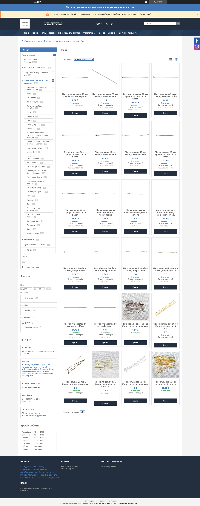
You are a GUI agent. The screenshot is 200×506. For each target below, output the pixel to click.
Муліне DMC (31, 152)
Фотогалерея (89, 33)
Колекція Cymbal (33, 125)
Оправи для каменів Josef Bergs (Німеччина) (37, 172)
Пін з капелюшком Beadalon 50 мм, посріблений (105, 212)
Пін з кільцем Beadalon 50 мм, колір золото (105, 269)
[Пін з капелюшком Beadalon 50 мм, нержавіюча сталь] (165, 193)
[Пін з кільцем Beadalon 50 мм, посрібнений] (75, 251)
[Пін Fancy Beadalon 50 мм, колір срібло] (75, 306)
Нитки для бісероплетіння (33, 157)
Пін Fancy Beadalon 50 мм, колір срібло (75, 325)
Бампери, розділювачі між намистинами (37, 88)
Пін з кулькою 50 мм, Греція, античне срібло (135, 153)
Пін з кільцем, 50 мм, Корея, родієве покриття (75, 383)
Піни (28, 196)
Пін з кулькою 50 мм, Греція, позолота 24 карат (75, 212)
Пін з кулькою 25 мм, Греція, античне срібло (105, 153)
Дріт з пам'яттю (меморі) (33, 209)
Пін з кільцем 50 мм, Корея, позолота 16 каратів (105, 384)
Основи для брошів (34, 177)
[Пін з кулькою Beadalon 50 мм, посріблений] (135, 251)
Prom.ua (113, 501)
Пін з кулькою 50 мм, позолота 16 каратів (165, 383)
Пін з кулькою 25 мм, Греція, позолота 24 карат (165, 154)
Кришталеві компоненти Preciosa (34, 61)
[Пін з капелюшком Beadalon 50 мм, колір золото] (135, 193)
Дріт (28, 204)
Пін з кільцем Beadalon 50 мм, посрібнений (75, 269)
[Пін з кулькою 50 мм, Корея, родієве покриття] (135, 364)
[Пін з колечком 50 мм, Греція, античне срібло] (165, 77)
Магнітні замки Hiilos (35, 148)
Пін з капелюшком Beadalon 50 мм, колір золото (135, 212)
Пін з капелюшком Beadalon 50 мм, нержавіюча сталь (165, 212)
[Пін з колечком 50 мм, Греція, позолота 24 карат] (75, 135)
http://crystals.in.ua (32, 413)
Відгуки (25, 262)
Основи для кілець (34, 188)
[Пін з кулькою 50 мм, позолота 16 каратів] (165, 364)
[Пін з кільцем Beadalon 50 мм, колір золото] (105, 251)
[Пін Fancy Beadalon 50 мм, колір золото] (105, 306)
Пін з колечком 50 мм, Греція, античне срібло (165, 95)
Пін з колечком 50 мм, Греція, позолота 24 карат (75, 154)
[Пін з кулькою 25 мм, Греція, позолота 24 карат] (165, 135)
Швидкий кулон (33, 102)
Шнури (29, 229)
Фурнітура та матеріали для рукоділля (61, 41)
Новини (35, 33)
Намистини (31, 98)
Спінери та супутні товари (34, 216)
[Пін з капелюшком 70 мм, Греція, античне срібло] (105, 77)
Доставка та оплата (128, 33)
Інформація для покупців (69, 33)
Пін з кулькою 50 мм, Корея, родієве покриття (135, 383)
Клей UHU (28, 250)
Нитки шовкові (32, 162)
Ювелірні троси (33, 233)
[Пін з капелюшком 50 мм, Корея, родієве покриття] (135, 306)
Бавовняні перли (33, 221)
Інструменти (29, 239)
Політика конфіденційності (129, 503)
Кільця (29, 120)
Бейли (29, 94)
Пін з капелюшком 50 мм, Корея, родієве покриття (135, 325)
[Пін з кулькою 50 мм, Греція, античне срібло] (135, 135)
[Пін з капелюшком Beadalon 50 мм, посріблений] (105, 193)
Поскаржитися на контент (106, 503)
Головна (25, 33)
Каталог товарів (29, 55)
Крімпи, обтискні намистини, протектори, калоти (38, 143)
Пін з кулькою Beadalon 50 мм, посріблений (135, 269)
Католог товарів (48, 33)
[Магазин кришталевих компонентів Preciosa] (30, 24)
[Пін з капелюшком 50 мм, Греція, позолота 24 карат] (135, 77)
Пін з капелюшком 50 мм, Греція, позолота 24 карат (135, 96)
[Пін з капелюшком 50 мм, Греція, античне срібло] (75, 77)
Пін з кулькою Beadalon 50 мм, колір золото (165, 269)
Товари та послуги (33, 41)
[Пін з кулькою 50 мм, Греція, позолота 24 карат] (75, 193)
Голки (29, 112)
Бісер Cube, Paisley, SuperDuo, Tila (36, 74)
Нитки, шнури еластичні (36, 167)
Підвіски (30, 200)
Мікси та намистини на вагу (35, 67)
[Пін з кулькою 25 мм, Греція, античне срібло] (105, 135)
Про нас (101, 33)
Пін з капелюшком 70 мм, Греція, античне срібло (105, 95)
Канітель (30, 116)
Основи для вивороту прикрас (35, 182)
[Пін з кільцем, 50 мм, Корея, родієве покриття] (75, 364)
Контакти (112, 33)
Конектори (31, 129)
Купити (75, 113)
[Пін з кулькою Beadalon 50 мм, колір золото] (165, 251)
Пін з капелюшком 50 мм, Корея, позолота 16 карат (166, 326)
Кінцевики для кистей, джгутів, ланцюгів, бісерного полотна (38, 135)
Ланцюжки (31, 225)
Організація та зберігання (35, 245)
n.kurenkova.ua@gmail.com (35, 416)
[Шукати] (178, 23)
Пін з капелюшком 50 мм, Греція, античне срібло (75, 95)
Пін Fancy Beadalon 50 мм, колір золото (105, 325)
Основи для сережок (35, 192)
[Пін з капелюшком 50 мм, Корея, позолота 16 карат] (165, 306)
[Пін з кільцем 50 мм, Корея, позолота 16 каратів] (105, 364)
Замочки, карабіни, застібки (34, 107)
